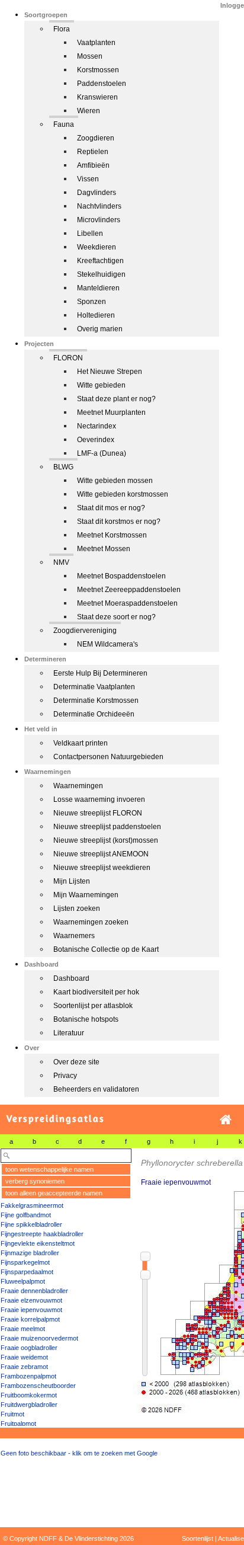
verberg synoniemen (35, 1181)
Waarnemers (74, 936)
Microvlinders (98, 220)
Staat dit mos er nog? (111, 508)
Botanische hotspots (85, 1019)
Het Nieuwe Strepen (109, 371)
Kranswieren (97, 97)
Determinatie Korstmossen (96, 700)
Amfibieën (93, 165)
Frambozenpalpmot (28, 1376)
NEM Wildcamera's (107, 644)
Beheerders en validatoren (96, 1089)
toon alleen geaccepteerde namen (53, 1193)
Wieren (88, 111)
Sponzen (91, 302)
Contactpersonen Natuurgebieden (108, 757)
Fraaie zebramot (24, 1366)
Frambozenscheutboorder (38, 1385)
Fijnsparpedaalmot (27, 1271)
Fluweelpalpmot (23, 1281)
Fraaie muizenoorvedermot (39, 1338)
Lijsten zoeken (76, 908)
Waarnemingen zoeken (91, 922)
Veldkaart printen (80, 743)
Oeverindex (95, 440)
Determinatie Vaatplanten (94, 687)
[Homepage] (226, 1119)
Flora (61, 29)
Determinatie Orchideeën (93, 714)
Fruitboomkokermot (29, 1395)
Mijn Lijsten (71, 881)
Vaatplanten (96, 43)
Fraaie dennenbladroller (34, 1290)
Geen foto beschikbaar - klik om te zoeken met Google (79, 1453)
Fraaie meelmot (23, 1328)
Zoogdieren (95, 138)
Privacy (65, 1075)
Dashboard (71, 978)
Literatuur (68, 1033)
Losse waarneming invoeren (99, 799)
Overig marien (100, 329)
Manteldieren (98, 288)
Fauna (63, 124)
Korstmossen (98, 70)
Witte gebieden (101, 385)
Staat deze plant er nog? (116, 399)
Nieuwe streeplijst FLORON (97, 813)
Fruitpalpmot (18, 1423)
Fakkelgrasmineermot (32, 1205)
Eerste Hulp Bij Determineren (100, 673)
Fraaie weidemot (24, 1357)
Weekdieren (96, 247)
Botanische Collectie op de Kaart (106, 949)
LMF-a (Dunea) (101, 453)
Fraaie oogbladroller (29, 1347)
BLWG (63, 467)
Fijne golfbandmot (26, 1214)
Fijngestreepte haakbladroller (42, 1233)
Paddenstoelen (101, 83)
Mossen (89, 56)
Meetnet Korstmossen (112, 535)
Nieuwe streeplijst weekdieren (101, 867)
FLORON (68, 358)
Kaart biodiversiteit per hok (96, 992)
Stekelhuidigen (101, 274)
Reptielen (92, 152)
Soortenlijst (197, 1538)
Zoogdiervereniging (85, 630)
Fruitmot (12, 1414)
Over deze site (76, 1062)
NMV (61, 562)
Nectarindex (96, 426)
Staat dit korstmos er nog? (118, 521)
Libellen (90, 233)
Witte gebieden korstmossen (122, 494)
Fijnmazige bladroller (30, 1252)
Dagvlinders (96, 192)
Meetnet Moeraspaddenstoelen (127, 603)
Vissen (88, 179)
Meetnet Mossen (103, 549)
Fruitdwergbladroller (29, 1404)
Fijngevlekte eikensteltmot (38, 1243)
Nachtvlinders (99, 206)
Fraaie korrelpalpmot (30, 1319)
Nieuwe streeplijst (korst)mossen (105, 840)
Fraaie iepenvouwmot (31, 1309)
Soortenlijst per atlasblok (93, 1006)
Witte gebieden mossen (115, 480)
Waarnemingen (78, 786)
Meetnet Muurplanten (111, 412)
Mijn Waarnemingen (85, 895)
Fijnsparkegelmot (25, 1262)
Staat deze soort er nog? (116, 617)
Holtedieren (96, 315)
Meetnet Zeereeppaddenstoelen (129, 590)
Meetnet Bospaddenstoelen (121, 576)
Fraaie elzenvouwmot (31, 1300)
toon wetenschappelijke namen (49, 1169)
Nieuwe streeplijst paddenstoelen (107, 827)
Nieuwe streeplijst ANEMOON (101, 854)
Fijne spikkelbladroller (31, 1224)
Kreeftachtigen (100, 261)
